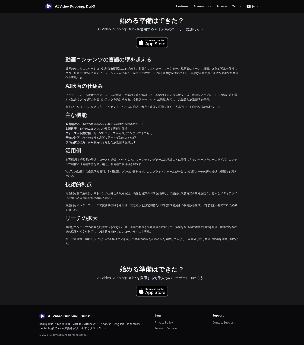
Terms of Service (166, 328)
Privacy (222, 6)
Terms (236, 6)
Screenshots (202, 6)
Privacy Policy (164, 322)
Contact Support (224, 322)
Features (182, 6)
